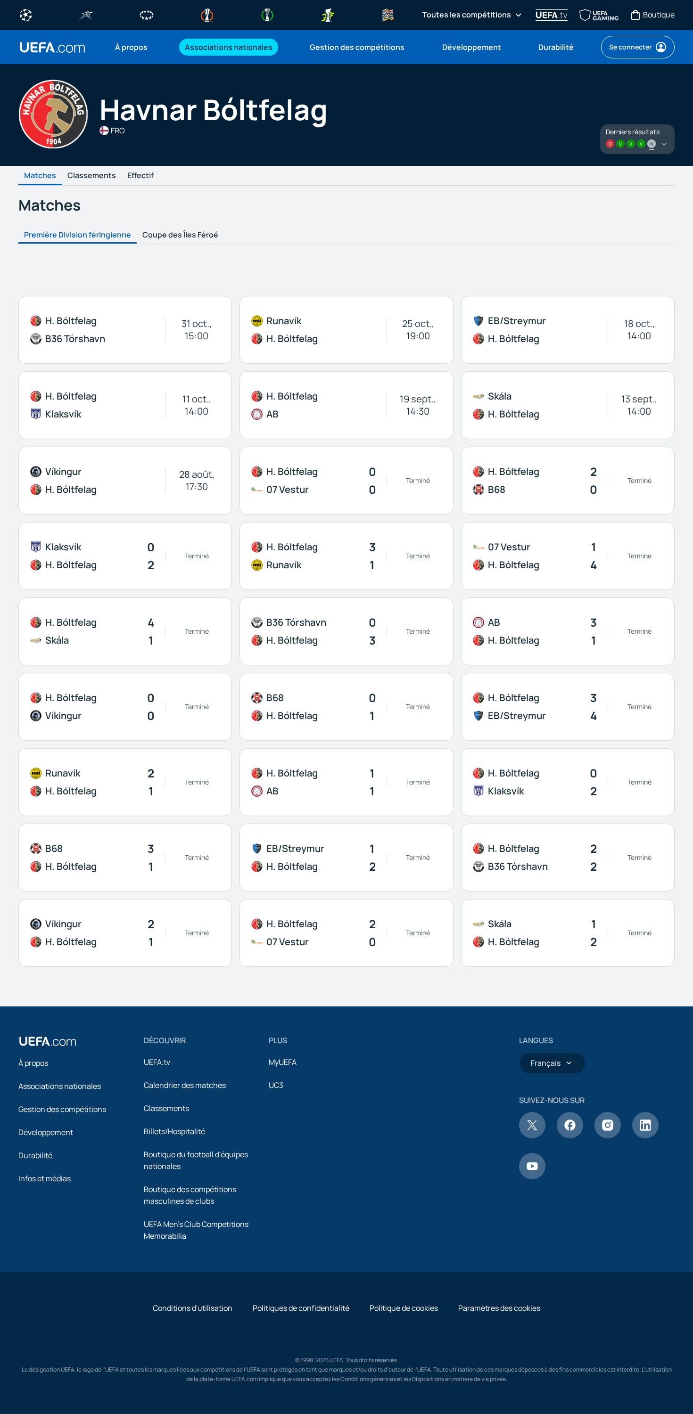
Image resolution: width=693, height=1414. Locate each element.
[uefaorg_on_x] (532, 1135)
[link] (131, 47)
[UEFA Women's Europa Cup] (327, 14)
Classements (91, 176)
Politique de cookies (404, 1308)
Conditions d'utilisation (192, 1308)
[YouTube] (532, 1176)
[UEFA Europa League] (206, 14)
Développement (45, 1132)
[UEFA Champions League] (25, 14)
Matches (40, 176)
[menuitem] (138, 47)
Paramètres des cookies (499, 1308)
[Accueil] (47, 1041)
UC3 (276, 1085)
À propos (33, 1063)
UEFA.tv (157, 1062)
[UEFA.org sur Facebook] (570, 1135)
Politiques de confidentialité (301, 1308)
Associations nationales (59, 1086)
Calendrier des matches (185, 1085)
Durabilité (35, 1155)
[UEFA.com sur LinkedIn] (645, 1135)
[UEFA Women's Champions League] (146, 14)
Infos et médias (44, 1178)
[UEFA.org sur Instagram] (607, 1135)
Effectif (140, 176)
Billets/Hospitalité (174, 1131)
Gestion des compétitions (62, 1109)
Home (52, 47)
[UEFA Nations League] (388, 14)
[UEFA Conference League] (267, 14)
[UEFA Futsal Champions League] (86, 14)
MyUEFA (283, 1062)
